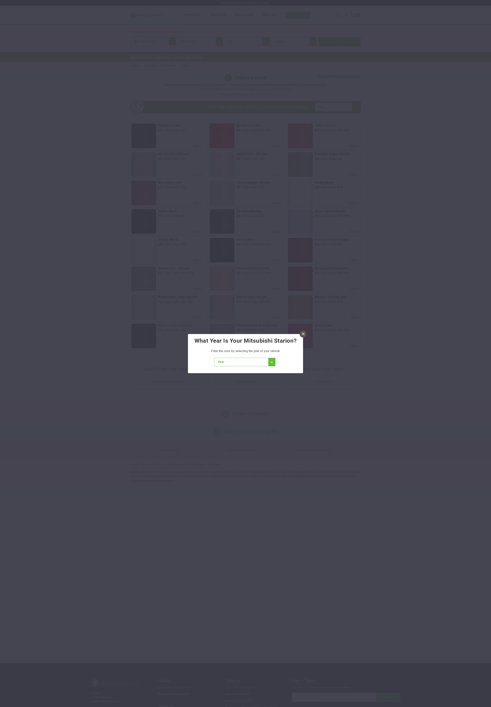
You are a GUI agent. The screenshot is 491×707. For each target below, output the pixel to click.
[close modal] (303, 334)
